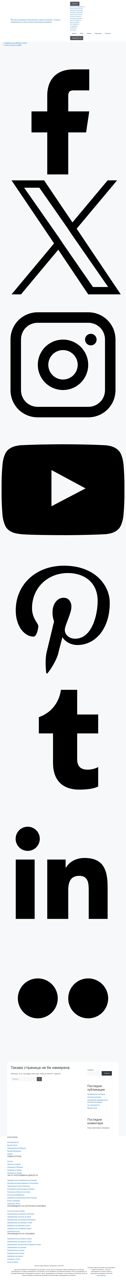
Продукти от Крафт (14, 1164)
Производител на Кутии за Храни (19, 1217)
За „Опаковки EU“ (93, 1105)
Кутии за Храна (12, 1262)
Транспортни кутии (76, 14)
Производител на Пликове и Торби (19, 1222)
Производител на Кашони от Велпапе (20, 1214)
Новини (89, 33)
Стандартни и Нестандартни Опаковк (20, 1189)
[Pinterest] (63, 681)
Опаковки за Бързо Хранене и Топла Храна (22, 1183)
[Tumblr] (63, 807)
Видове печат (92, 1108)
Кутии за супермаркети (77, 7)
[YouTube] (63, 554)
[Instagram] (63, 427)
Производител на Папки (15, 1250)
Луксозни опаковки (94, 1097)
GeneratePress (101, 1275)
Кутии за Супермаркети (15, 1195)
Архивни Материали (76, 10)
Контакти (108, 33)
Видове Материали (14, 1151)
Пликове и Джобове (76, 12)
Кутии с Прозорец (13, 1200)
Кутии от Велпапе (75, 16)
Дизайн (10, 1154)
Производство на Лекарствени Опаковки (22, 1180)
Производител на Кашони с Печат (19, 1241)
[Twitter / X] (63, 301)
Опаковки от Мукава (14, 1173)
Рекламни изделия (76, 18)
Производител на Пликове (16, 1247)
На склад (73, 30)
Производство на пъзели (96, 1094)
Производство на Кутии (15, 1253)
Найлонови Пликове (76, 8)
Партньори (98, 33)
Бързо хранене (75, 22)
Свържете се (76, 38)
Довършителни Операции (16, 1148)
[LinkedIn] (63, 934)
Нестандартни (74, 24)
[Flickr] (63, 1061)
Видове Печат (12, 1145)
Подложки (73, 28)
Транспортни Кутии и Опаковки (18, 1186)
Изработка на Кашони (15, 1256)
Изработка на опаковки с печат (15, 43)
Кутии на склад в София (13, 45)
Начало (74, 33)
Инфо (81, 33)
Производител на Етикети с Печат (19, 1238)
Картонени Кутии (13, 1231)
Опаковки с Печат (13, 1203)
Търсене (90, 1070)
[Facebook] (63, 174)
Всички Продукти (75, 20)
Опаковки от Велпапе (15, 1167)
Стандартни (74, 26)
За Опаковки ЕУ (13, 1142)
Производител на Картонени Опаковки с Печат (24, 1244)
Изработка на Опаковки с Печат (18, 1225)
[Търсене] (39, 1079)
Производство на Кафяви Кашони (19, 1228)
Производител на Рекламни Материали (21, 1219)
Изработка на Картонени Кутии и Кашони (22, 1198)
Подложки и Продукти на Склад (18, 1192)
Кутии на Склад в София (16, 1211)
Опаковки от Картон (14, 1170)
